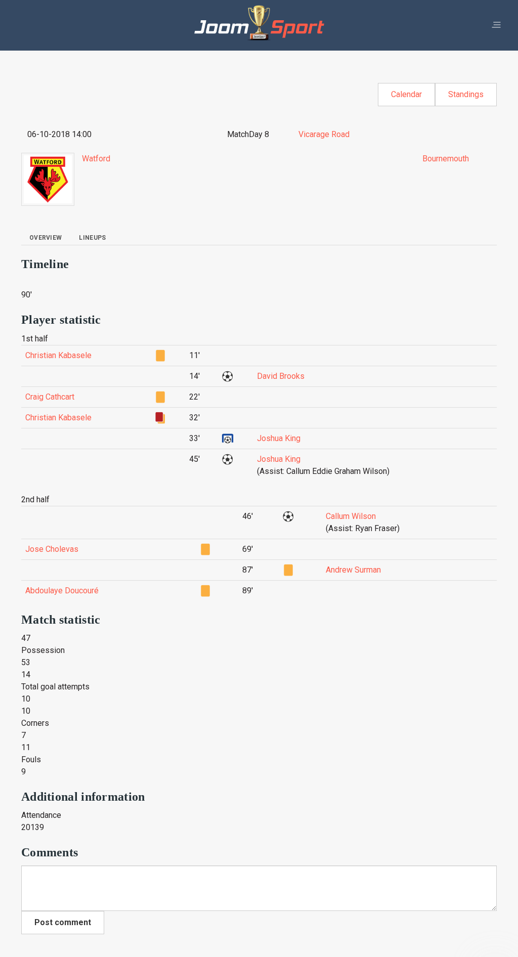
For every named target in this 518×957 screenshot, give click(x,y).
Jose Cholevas (51, 549)
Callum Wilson (351, 516)
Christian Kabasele (58, 355)
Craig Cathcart (49, 397)
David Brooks (281, 376)
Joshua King (278, 438)
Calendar (406, 94)
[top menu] (496, 25)
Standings (466, 94)
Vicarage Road (324, 134)
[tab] (45, 237)
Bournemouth (445, 158)
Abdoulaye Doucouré (62, 590)
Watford (96, 158)
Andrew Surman (353, 570)
